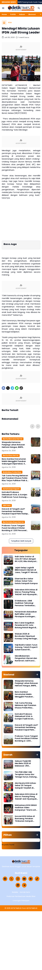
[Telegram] (12, 388)
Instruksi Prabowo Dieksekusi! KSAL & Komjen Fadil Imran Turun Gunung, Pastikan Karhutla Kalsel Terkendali (14, 494)
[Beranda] (4, 22)
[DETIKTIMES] (21, 8)
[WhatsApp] (17, 388)
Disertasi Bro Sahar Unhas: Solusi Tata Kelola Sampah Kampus (26, 581)
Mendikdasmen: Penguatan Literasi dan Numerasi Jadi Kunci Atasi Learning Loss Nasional (26, 658)
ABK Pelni (7, 505)
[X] (8, 388)
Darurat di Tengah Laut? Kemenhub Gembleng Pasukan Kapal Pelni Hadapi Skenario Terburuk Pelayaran (15, 511)
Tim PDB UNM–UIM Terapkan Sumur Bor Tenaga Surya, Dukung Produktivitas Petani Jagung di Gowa (25, 774)
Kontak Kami (25, 892)
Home (4, 14)
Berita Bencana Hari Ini (12, 439)
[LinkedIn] (18, 885)
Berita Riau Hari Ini (10, 455)
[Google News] (30, 878)
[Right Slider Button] (39, 14)
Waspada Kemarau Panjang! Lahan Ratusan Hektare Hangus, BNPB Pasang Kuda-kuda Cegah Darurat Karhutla (14, 444)
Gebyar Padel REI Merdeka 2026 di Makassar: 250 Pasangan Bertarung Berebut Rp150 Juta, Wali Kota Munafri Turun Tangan (26, 763)
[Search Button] (39, 8)
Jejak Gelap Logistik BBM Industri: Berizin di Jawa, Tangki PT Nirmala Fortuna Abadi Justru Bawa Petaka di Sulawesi (26, 570)
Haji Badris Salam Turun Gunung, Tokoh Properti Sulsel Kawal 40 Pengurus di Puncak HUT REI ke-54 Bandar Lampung (26, 647)
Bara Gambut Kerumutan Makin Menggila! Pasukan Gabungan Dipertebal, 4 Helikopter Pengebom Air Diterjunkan (14, 461)
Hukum (22, 14)
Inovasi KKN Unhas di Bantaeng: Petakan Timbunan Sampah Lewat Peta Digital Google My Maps (25, 818)
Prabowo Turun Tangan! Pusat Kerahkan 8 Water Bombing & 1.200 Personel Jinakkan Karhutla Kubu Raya (14, 528)
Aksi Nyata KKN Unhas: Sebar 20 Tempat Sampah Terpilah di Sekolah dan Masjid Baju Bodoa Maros (26, 785)
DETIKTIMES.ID (16, 908)
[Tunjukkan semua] (37, 674)
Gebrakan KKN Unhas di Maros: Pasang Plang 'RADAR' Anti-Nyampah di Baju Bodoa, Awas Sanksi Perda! (26, 592)
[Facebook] (3, 388)
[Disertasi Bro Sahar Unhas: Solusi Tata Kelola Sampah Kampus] (8, 582)
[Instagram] (18, 878)
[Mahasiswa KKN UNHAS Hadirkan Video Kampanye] (8, 808)
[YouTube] (24, 878)
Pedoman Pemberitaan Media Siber (21, 896)
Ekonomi (32, 14)
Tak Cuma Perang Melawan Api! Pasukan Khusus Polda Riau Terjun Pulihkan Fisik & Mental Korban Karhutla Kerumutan (15, 478)
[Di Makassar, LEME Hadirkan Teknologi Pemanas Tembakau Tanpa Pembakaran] (8, 604)
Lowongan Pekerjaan (21, 900)
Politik (13, 14)
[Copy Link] (21, 388)
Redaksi (15, 892)
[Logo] (21, 862)
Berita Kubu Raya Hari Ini (13, 522)
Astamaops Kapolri (11, 489)
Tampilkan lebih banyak (21, 541)
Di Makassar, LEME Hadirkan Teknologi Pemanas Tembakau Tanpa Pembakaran (25, 603)
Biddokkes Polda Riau (12, 472)
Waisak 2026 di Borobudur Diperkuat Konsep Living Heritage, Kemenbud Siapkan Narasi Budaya (26, 636)
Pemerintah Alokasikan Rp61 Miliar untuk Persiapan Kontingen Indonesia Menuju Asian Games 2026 (26, 614)
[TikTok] (37, 878)
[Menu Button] (3, 8)
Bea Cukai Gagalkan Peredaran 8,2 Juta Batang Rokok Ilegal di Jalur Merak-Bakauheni (26, 625)
